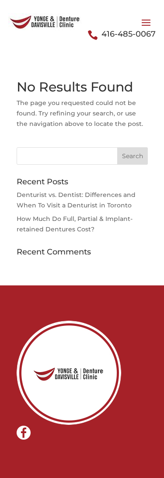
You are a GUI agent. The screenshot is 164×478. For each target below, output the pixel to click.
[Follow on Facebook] (24, 433)
